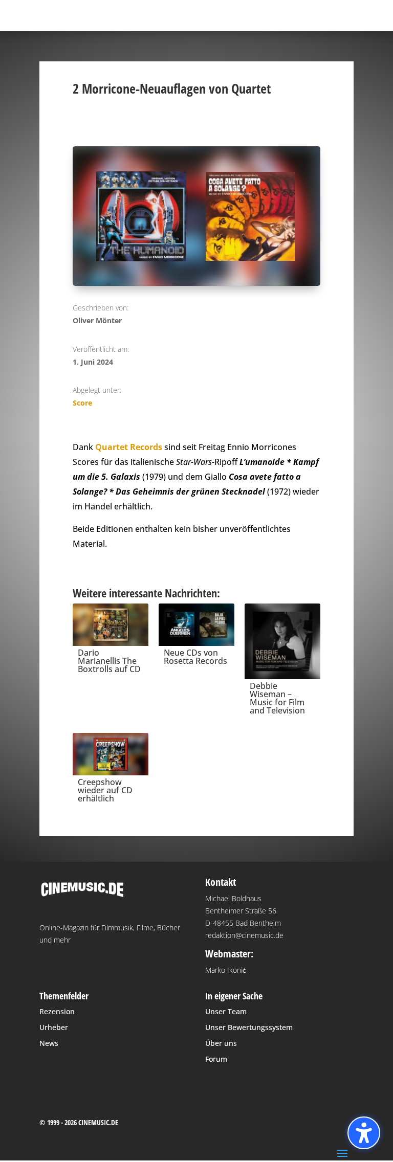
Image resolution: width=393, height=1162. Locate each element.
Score (82, 403)
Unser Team (226, 1011)
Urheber (53, 1027)
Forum (216, 1059)
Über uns (221, 1043)
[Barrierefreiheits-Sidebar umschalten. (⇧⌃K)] (363, 1132)
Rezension (57, 1011)
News (48, 1043)
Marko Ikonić (225, 970)
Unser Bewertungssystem (249, 1027)
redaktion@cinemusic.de (244, 935)
